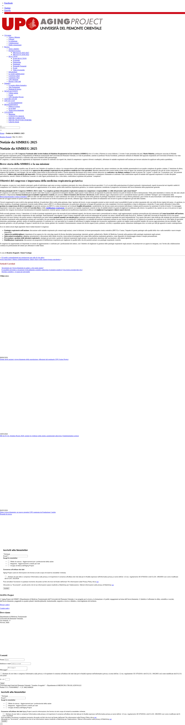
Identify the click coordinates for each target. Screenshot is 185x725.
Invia (2, 683)
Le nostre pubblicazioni (16, 74)
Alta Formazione (14, 87)
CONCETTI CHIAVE (16, 116)
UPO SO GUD (9, 101)
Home (2, 133)
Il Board (11, 39)
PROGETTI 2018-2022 (21, 54)
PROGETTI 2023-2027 (21, 53)
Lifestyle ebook (14, 122)
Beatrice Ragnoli (5, 137)
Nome (2, 660)
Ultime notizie (13, 93)
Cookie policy (5, 608)
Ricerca (6, 47)
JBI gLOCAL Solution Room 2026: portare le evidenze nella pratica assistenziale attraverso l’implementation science (39, 436)
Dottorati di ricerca (15, 89)
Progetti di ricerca (14, 51)
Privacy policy (5, 605)
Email (5, 556)
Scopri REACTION (20, 58)
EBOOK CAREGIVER (17, 118)
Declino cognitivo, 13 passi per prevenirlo (16, 272)
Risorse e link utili (15, 81)
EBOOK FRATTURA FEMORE (20, 120)
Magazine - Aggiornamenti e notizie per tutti (25, 563)
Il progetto (16, 60)
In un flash (12, 108)
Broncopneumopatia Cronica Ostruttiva (13, 197)
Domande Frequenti (19, 66)
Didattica (7, 83)
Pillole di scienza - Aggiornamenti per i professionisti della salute (32, 561)
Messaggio (3, 670)
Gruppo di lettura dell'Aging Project (22, 565)
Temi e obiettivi (14, 49)
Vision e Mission (14, 37)
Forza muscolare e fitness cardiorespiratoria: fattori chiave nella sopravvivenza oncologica (30, 259)
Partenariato (17, 62)
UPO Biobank (13, 79)
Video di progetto (19, 70)
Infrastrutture (13, 72)
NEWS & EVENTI (11, 91)
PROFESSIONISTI (11, 104)
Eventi (15, 68)
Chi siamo (7, 35)
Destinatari (16, 64)
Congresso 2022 (14, 78)
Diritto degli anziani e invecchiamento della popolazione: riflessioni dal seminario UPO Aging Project (34, 359)
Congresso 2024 (14, 76)
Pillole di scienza (14, 106)
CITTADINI (8, 112)
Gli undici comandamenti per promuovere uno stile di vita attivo (22, 257)
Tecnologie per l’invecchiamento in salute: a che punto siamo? (22, 268)
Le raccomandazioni (15, 103)
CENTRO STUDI (10, 99)
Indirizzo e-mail (5, 664)
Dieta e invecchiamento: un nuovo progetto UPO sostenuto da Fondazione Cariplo (28, 512)
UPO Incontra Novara (16, 97)
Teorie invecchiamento (16, 110)
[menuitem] (9, 13)
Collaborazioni (14, 43)
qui (97, 582)
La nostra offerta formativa (18, 85)
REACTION (13, 56)
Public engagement (15, 45)
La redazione (13, 41)
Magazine (12, 114)
